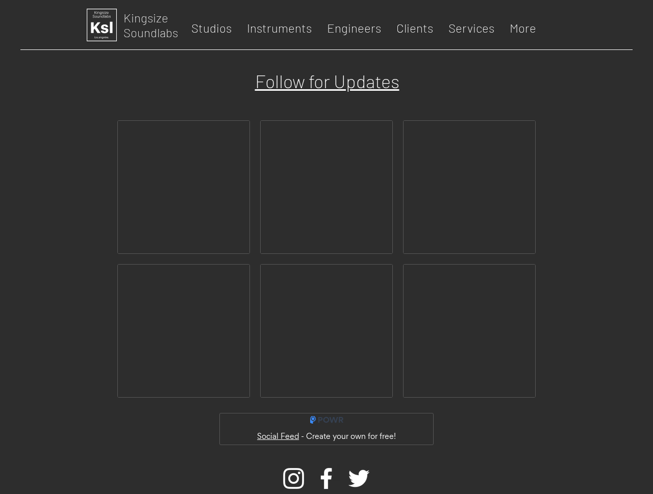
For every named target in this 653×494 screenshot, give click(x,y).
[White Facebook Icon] (326, 478)
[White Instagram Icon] (294, 478)
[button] (211, 28)
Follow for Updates (327, 81)
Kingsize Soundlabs (150, 25)
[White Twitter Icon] (359, 478)
